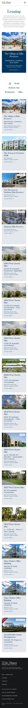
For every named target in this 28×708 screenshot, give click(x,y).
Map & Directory (7, 674)
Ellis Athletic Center (9, 689)
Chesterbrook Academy (10, 695)
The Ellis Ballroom (8, 692)
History (4, 684)
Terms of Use (16, 703)
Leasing (4, 678)
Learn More (13, 70)
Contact (4, 681)
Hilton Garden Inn (8, 699)
